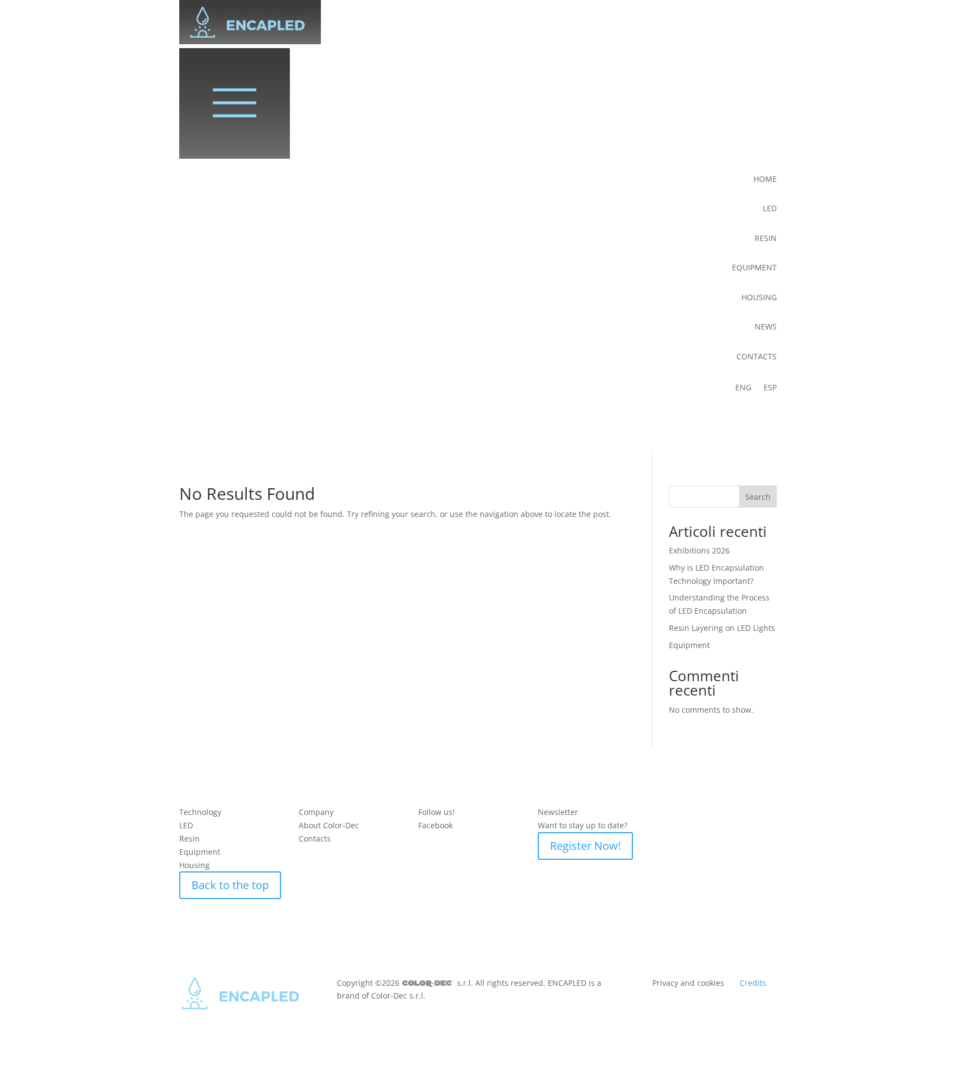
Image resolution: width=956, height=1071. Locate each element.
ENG (743, 388)
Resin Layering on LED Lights (722, 628)
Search (758, 497)
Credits (753, 983)
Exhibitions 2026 (699, 550)
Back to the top (230, 884)
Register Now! (585, 845)
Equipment (689, 645)
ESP (770, 388)
